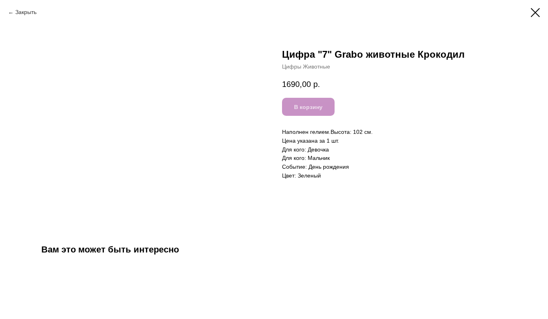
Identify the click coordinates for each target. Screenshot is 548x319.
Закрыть (26, 12)
